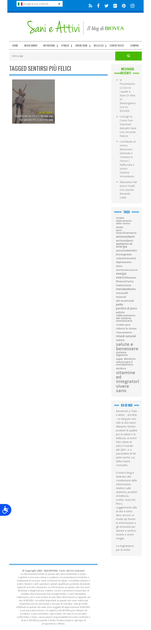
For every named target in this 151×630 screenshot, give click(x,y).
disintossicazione (127, 270)
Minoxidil (122, 293)
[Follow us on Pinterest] (124, 5)
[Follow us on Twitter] (106, 5)
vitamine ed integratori (127, 377)
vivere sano (122, 388)
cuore (132, 258)
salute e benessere (127, 346)
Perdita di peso (126, 308)
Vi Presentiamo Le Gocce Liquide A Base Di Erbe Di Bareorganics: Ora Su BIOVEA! (128, 95)
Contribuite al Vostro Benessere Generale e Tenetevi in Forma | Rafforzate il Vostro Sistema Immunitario (128, 159)
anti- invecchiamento (126, 231)
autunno (121, 250)
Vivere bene (81, 45)
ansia (119, 227)
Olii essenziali (125, 300)
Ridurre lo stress (126, 328)
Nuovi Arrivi (30, 45)
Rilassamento (124, 332)
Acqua (120, 217)
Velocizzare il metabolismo (124, 363)
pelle (119, 304)
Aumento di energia (124, 245)
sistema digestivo (122, 353)
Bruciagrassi (124, 254)
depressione (123, 262)
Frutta (129, 281)
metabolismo (126, 289)
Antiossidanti (125, 236)
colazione (122, 258)
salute (120, 340)
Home (15, 45)
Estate (132, 277)
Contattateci (117, 45)
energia (121, 273)
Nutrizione (49, 45)
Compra (134, 45)
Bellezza (98, 45)
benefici (132, 250)
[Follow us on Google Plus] (115, 5)
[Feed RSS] (90, 5)
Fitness (65, 45)
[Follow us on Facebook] (98, 5)
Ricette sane (123, 325)
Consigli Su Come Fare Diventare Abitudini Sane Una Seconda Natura (128, 126)
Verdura (121, 368)
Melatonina (123, 285)
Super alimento (126, 359)
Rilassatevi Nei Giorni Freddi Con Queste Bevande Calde (128, 189)
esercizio (122, 277)
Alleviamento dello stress (124, 222)
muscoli (121, 297)
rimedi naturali (126, 336)
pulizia (120, 312)
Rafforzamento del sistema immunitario (125, 318)
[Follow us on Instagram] (131, 5)
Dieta (119, 266)
